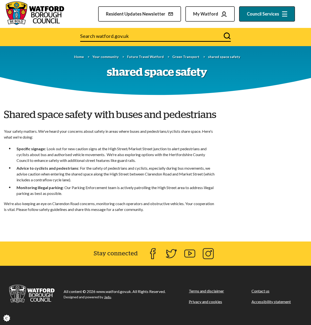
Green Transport (185, 57)
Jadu (107, 297)
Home (79, 57)
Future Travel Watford (145, 57)
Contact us (260, 291)
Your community (105, 57)
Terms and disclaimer (206, 291)
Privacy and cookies (205, 301)
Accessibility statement (271, 301)
